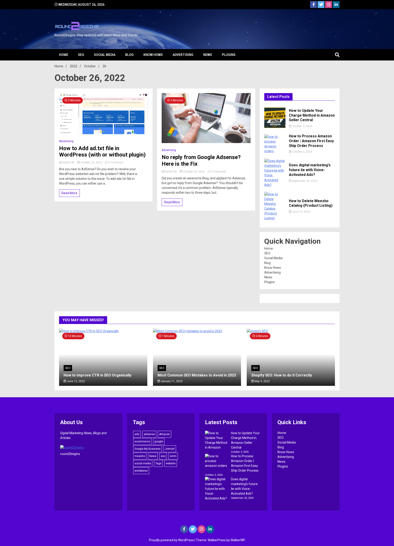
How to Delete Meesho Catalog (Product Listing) (310, 203)
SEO (81, 55)
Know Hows (153, 55)
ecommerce (142, 441)
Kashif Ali (68, 162)
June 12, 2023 (75, 381)
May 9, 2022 (262, 381)
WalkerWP (238, 540)
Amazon (164, 434)
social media (143, 463)
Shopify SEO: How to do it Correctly (281, 375)
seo (163, 456)
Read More (69, 193)
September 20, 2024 (304, 181)
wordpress (141, 470)
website (171, 463)
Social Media (104, 55)
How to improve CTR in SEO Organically (97, 375)
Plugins (229, 55)
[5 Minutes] (291, 331)
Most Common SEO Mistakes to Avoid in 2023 (197, 375)
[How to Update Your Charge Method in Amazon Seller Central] (216, 440)
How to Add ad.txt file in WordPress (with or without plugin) (102, 151)
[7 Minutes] (197, 331)
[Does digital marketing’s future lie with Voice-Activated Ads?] (216, 489)
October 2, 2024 (301, 151)
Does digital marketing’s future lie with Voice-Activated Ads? (310, 170)
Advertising (183, 55)
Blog (129, 55)
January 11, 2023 (171, 381)
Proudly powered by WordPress (171, 540)
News (207, 55)
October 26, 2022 (91, 162)
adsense (149, 434)
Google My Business (148, 448)
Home (63, 55)
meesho (140, 456)
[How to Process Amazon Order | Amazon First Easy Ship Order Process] (216, 461)
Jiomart (170, 448)
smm (173, 456)
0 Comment (116, 162)
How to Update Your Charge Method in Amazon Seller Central (312, 115)
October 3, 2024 (301, 126)
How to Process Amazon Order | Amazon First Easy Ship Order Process (311, 141)
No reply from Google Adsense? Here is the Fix (201, 160)
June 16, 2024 (300, 211)
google (158, 441)
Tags (158, 463)
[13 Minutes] (103, 331)
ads (137, 434)
